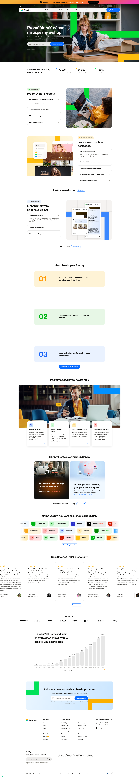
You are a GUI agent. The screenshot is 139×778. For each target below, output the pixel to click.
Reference (70, 9)
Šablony (61, 9)
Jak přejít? (81, 504)
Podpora (78, 9)
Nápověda (102, 5)
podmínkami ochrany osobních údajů (47, 47)
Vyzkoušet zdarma (113, 10)
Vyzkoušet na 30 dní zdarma (69, 366)
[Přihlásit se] (49, 759)
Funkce (47, 9)
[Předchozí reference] (59, 605)
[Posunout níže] (69, 59)
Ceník (54, 9)
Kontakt (96, 5)
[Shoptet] (26, 10)
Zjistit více (76, 247)
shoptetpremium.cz (56, 491)
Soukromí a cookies (76, 773)
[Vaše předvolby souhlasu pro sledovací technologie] (2, 776)
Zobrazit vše (76, 605)
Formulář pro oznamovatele (90, 773)
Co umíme (81, 190)
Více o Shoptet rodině (69, 545)
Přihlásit (110, 6)
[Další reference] (65, 605)
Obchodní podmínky (65, 773)
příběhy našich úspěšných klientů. (83, 494)
